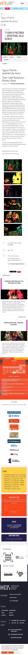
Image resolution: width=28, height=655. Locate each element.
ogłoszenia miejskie (16, 637)
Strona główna (3, 13)
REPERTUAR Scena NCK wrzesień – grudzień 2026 (15, 476)
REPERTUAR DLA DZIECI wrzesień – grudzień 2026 (15, 474)
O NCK (2, 613)
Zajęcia (3, 615)
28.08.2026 (4, 382)
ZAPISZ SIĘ (14, 512)
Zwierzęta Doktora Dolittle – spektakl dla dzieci (14, 282)
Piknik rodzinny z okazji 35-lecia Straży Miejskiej (13, 383)
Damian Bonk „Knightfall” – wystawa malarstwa (13, 393)
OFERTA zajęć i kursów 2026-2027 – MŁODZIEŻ (14, 480)
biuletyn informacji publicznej (16, 630)
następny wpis (22, 317)
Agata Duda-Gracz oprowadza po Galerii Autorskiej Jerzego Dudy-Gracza (11, 380)
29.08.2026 (4, 388)
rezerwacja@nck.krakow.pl (17, 264)
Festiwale (11, 57)
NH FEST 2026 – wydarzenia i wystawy (12, 488)
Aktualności (4, 610)
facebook (13, 620)
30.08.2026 (4, 391)
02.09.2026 (4, 394)
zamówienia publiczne (17, 634)
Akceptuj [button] (4, 652)
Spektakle (19, 57)
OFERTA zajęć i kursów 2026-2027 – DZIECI (13, 478)
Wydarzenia (6, 59)
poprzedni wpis (6, 275)
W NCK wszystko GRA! (7, 387)
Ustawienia (18, 652)
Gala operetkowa (6, 390)
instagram (22, 620)
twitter (13, 623)
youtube (21, 623)
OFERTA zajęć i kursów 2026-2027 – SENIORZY (14, 484)
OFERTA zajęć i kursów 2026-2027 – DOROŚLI (14, 482)
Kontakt (11, 615)
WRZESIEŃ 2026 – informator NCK (11, 486)
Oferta (11, 613)
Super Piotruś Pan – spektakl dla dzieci (13, 324)
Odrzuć (11, 652)
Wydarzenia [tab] (7, 358)
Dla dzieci (5, 63)
